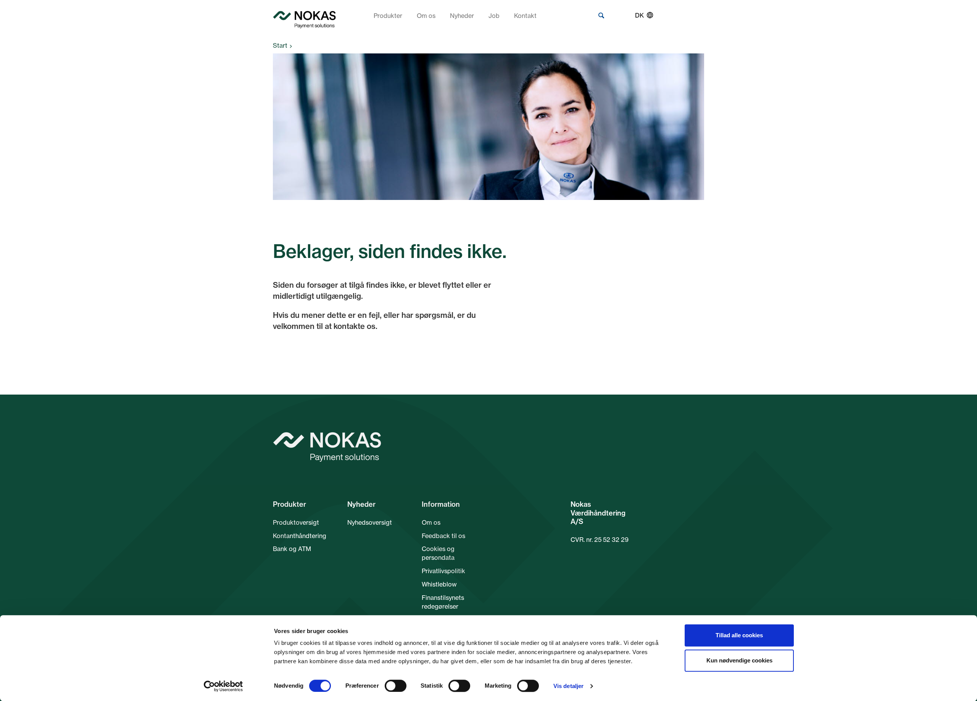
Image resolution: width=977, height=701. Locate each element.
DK (639, 15)
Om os (426, 15)
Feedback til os (443, 536)
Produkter (388, 15)
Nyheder (462, 15)
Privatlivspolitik (443, 571)
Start (280, 45)
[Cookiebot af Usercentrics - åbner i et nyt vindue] (223, 686)
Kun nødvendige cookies (739, 660)
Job (494, 15)
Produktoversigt (296, 522)
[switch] (395, 686)
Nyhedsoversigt (369, 522)
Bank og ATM (292, 549)
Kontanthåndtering (299, 536)
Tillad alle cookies (739, 635)
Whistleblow (439, 584)
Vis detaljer (568, 686)
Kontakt (525, 15)
